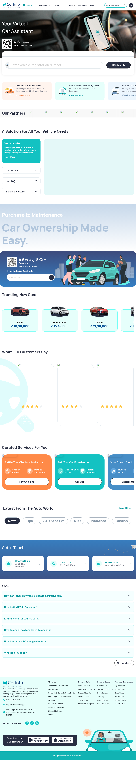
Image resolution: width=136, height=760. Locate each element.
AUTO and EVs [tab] (53, 521)
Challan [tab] (122, 521)
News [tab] (12, 521)
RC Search (118, 65)
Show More (124, 663)
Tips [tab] (29, 521)
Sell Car (79, 481)
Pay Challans (26, 481)
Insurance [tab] (98, 521)
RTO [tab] (77, 521)
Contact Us (82, 5)
